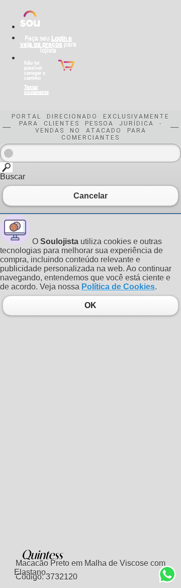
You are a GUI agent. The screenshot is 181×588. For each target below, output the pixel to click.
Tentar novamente (36, 89)
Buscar (12, 176)
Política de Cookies (118, 286)
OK (90, 305)
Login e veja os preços (46, 41)
